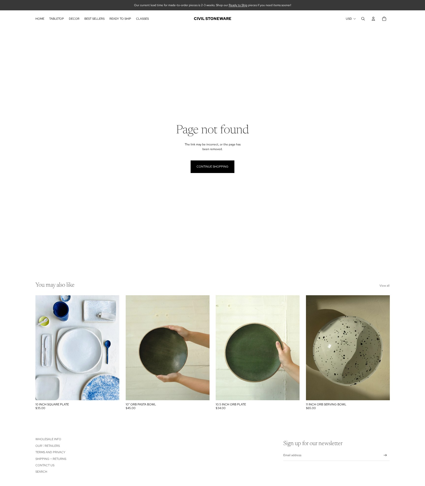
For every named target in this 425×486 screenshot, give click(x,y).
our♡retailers (47, 446)
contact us (44, 465)
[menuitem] (39, 18)
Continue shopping (212, 167)
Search (41, 472)
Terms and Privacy (50, 452)
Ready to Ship (238, 5)
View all (384, 286)
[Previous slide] (42, 347)
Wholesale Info (48, 439)
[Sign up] (385, 455)
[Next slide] (112, 347)
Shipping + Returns (50, 459)
